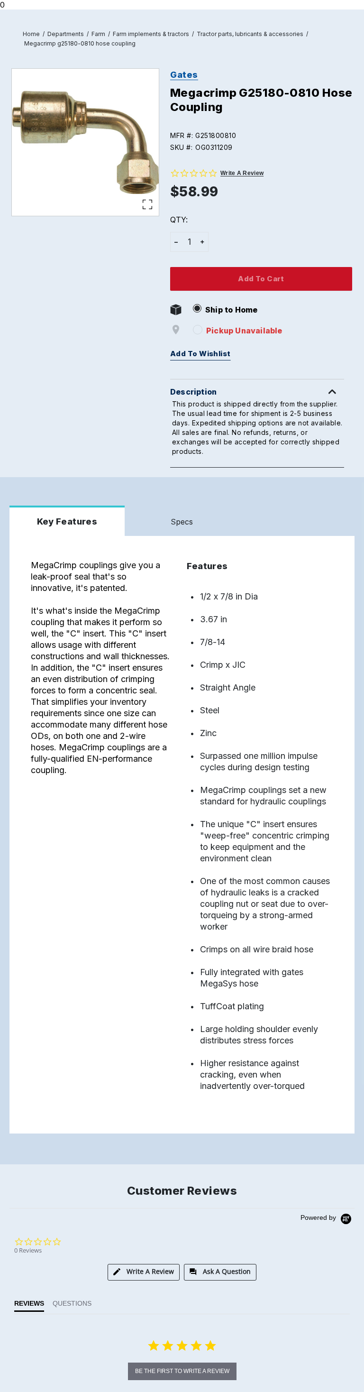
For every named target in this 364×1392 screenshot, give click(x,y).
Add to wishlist (200, 354)
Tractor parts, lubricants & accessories (250, 33)
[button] (261, 135)
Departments (65, 33)
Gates (184, 75)
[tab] (144, 1272)
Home (31, 33)
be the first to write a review (182, 1371)
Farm (98, 33)
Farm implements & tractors (151, 33)
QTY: (179, 219)
